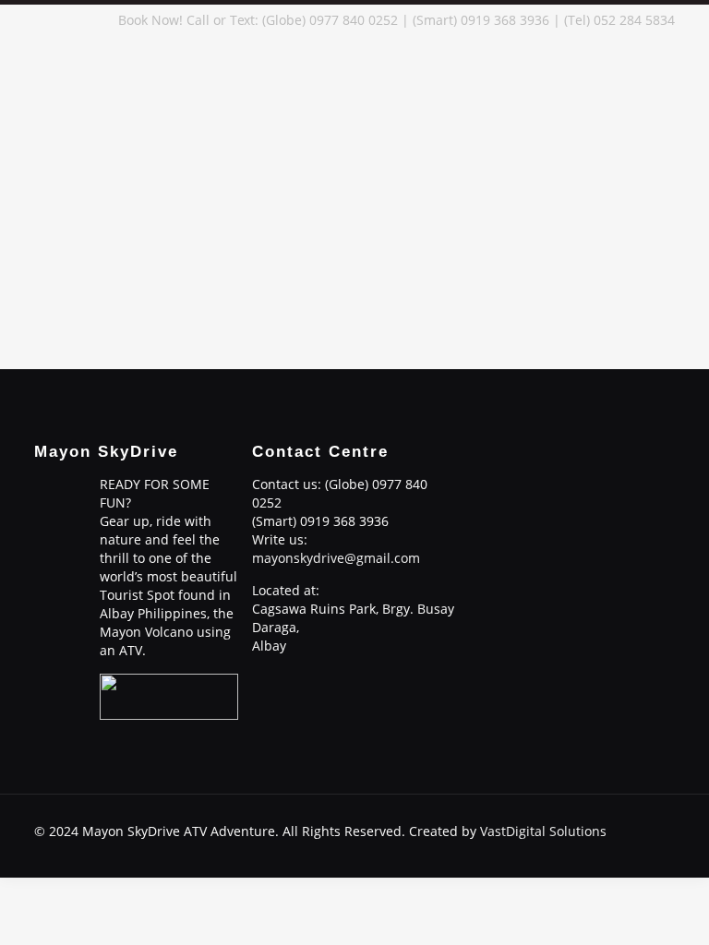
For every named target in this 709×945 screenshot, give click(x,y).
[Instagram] (621, 849)
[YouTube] (597, 849)
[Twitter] (572, 849)
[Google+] (547, 849)
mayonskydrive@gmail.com (336, 558)
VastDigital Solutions (543, 831)
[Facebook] (522, 849)
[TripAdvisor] (646, 849)
